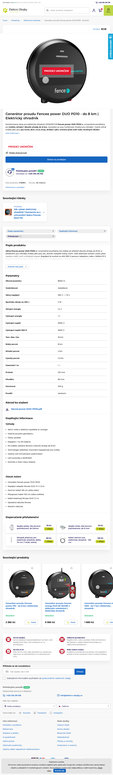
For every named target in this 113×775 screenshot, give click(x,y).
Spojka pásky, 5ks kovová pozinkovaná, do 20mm (28, 527)
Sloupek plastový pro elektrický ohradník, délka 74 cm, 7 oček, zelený (29, 539)
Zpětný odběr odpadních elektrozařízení (21, 749)
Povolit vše (59, 771)
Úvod (5, 20)
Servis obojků (63, 729)
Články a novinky (65, 741)
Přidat (49, 529)
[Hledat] (47, 10)
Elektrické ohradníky (32, 20)
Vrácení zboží (63, 725)
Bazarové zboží (64, 733)
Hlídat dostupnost (18, 153)
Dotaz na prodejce (56, 159)
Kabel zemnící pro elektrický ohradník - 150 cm (79, 539)
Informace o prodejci (15, 187)
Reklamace (8, 729)
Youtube (26, 713)
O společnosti (9, 737)
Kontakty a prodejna (12, 725)
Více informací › (13, 133)
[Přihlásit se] (94, 10)
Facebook (41, 713)
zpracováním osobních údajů (56, 678)
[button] (108, 10)
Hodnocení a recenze (67, 745)
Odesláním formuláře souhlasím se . (39, 678)
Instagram (58, 713)
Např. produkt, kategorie (62, 10)
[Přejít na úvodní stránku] (15, 10)
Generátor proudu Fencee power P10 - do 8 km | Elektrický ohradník (22, 605)
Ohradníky (15, 20)
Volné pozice (8, 741)
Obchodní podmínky (12, 745)
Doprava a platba (10, 733)
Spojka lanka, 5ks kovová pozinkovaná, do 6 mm (80, 527)
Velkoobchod (63, 737)
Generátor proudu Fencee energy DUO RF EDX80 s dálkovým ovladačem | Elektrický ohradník (58, 607)
